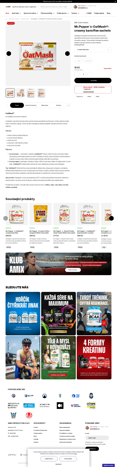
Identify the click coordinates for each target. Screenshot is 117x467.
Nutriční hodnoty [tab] (30, 105)
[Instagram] (102, 455)
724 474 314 (81, 6)
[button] (8, 53)
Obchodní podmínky (65, 442)
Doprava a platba (64, 430)
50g (104, 247)
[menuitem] (8, 13)
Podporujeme (38, 433)
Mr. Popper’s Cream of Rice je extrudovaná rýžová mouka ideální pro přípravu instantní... (40, 241)
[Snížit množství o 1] (76, 74)
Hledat (69, 7)
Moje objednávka (64, 427)
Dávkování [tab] (44, 105)
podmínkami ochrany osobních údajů (95, 444)
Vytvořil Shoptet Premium (15, 463)
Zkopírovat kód (88, 92)
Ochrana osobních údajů (67, 436)
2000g (9, 247)
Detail (16, 220)
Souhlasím (68, 459)
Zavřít (84, 99)
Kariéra (36, 442)
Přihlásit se (92, 449)
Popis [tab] (17, 105)
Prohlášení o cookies (65, 433)
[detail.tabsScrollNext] (69, 105)
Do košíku (94, 80)
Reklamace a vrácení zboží (67, 439)
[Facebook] (97, 455)
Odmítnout (49, 459)
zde (75, 454)
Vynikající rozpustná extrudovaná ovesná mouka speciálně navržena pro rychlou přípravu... (16, 241)
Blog (35, 436)
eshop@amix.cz (83, 8)
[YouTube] (108, 455)
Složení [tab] (58, 105)
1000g (32, 247)
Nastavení (59, 464)
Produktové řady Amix (40, 430)
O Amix (36, 427)
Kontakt (36, 439)
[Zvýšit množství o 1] (89, 74)
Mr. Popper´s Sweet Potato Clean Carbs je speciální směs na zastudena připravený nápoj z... (64, 241)
